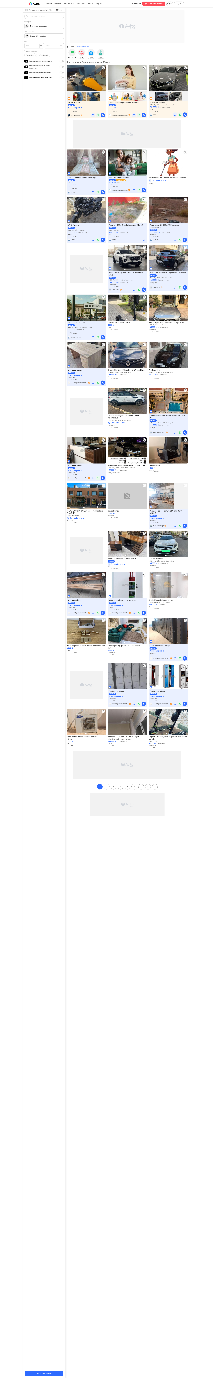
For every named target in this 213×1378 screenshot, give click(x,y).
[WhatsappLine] (98, 115)
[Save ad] (103, 67)
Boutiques (90, 4)
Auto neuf (49, 4)
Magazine (99, 4)
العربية (179, 4)
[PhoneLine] (103, 115)
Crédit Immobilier (69, 4)
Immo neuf (57, 4)
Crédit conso (81, 4)
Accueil (72, 47)
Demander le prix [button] (159, 180)
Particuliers (30, 55)
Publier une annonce (155, 4)
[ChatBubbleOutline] (93, 115)
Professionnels (43, 55)
